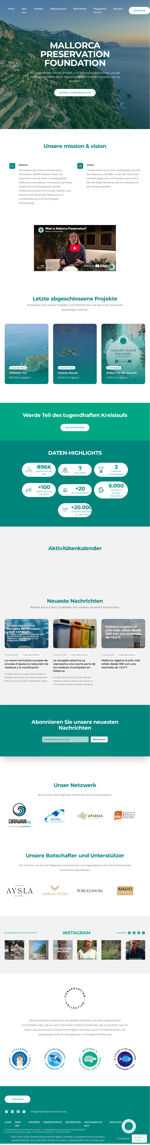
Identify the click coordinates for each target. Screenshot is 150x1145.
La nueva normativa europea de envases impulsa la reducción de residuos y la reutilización (26, 664)
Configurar (123, 1138)
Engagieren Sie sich (100, 10)
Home (11, 8)
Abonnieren (99, 739)
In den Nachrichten (30, 655)
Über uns (24, 10)
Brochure (115, 1123)
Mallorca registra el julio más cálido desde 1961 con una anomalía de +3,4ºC (120, 664)
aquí (101, 1140)
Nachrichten (80, 8)
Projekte (38, 8)
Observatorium (58, 8)
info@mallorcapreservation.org (48, 1113)
